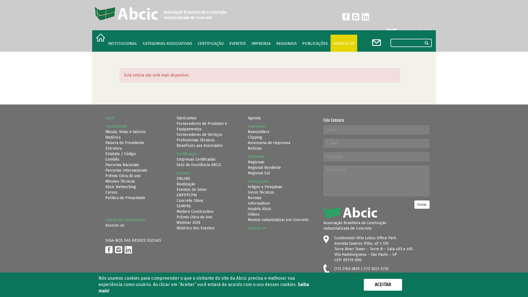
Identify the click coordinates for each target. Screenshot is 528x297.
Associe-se (343, 43)
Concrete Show (190, 200)
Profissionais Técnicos (196, 140)
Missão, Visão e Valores (125, 132)
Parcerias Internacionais (126, 170)
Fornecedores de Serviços (199, 134)
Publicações (315, 43)
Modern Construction (195, 211)
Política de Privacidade (125, 198)
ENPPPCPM (187, 195)
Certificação (211, 43)
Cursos (111, 192)
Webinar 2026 (188, 222)
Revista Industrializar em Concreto (278, 220)
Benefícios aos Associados (200, 145)
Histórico (113, 137)
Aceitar (383, 284)
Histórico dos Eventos (196, 228)
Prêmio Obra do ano (123, 176)
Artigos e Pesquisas (265, 187)
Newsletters (259, 132)
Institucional (122, 43)
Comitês (112, 159)
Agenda (254, 118)
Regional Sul (259, 173)
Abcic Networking (120, 187)
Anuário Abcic (259, 209)
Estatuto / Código (120, 154)
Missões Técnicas (120, 181)
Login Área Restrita (414, 31)
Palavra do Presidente (124, 143)
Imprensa (261, 43)
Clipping (255, 137)
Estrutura (113, 148)
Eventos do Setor (192, 189)
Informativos (259, 203)
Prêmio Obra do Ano (194, 217)
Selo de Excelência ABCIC (199, 165)
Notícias (255, 148)
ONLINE (183, 178)
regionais (286, 43)
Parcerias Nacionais (122, 165)
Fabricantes (187, 118)
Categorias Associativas (167, 43)
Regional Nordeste (264, 167)
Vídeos (254, 214)
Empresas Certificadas (196, 159)
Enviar (422, 205)
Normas (255, 198)
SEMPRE (184, 206)
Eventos (237, 43)
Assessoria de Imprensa (269, 143)
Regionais (256, 162)
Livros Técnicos (261, 192)
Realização (186, 184)
